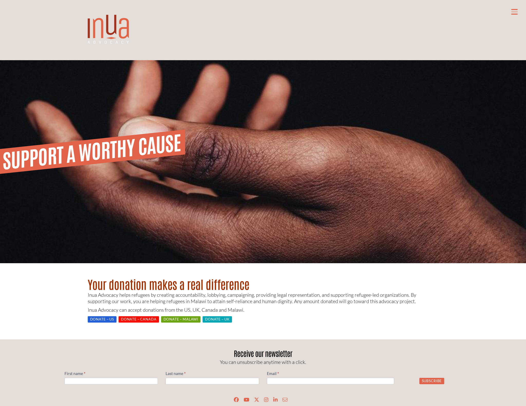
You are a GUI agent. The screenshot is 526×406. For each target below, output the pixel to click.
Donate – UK (217, 319)
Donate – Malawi (181, 319)
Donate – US (102, 319)
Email (273, 373)
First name (75, 373)
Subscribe (432, 381)
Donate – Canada (139, 319)
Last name (176, 373)
